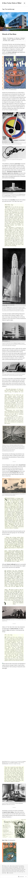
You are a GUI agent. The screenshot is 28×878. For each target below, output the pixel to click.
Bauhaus (11, 868)
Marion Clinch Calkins (15, 870)
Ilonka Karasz (8, 869)
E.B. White (22, 868)
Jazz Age (19, 869)
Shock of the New (9, 34)
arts (3, 867)
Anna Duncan (6, 868)
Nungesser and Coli (6, 871)
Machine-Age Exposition (6, 870)
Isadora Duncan (14, 869)
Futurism (3, 869)
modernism (22, 870)
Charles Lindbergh (16, 868)
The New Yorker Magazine (13, 867)
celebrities (6, 867)
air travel (13, 865)
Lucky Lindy (23, 869)
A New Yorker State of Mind (11, 3)
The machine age (20, 871)
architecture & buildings (19, 865)
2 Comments (10, 873)
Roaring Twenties (13, 871)
